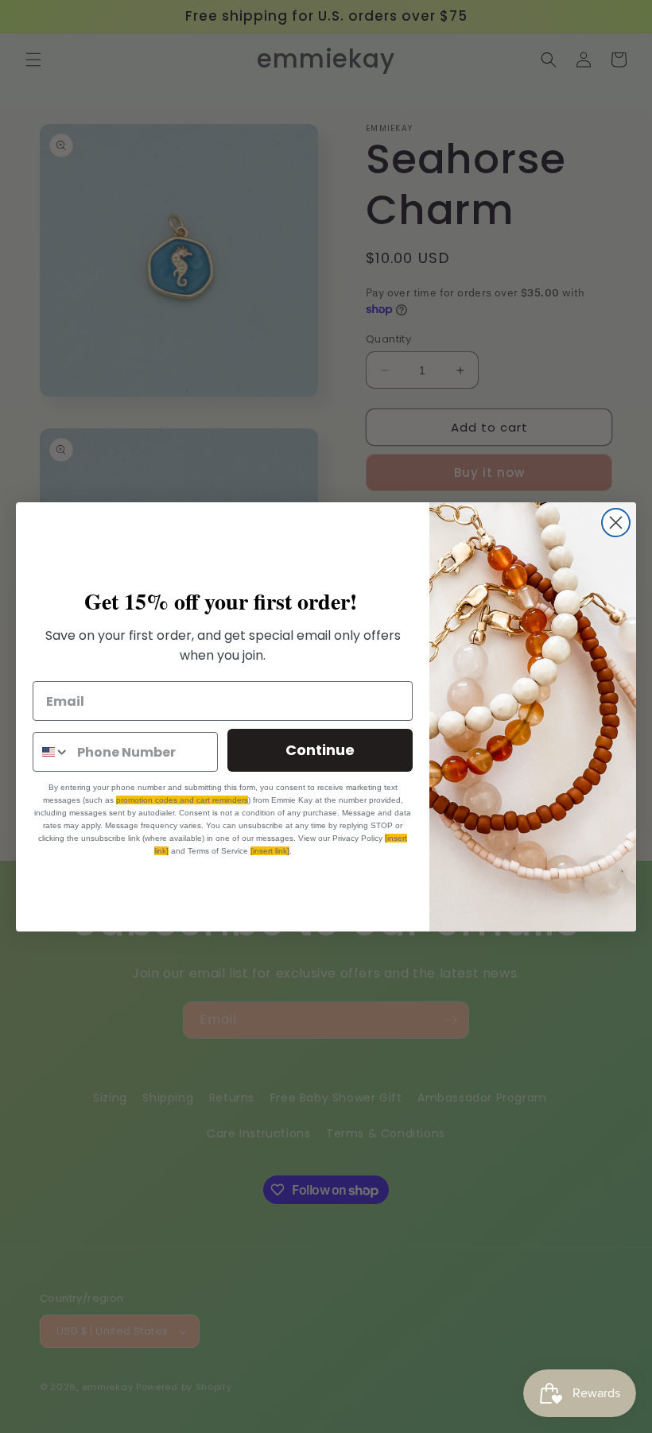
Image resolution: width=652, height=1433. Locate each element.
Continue (320, 750)
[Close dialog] (616, 522)
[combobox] (51, 752)
